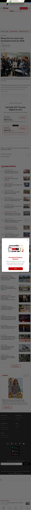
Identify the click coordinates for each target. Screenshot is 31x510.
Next (15, 268)
